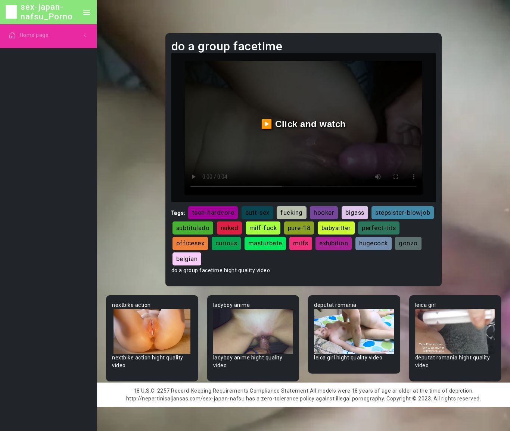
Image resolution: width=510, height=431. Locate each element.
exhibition (333, 243)
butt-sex (257, 212)
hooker (324, 212)
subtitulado (193, 228)
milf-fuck (263, 228)
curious (226, 243)
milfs (300, 243)
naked (230, 228)
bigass (354, 212)
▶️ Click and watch (303, 124)
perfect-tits (379, 228)
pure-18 (299, 228)
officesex (190, 243)
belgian (187, 258)
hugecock (373, 243)
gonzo (408, 243)
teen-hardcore (213, 212)
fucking (291, 212)
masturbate (265, 243)
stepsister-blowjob (402, 212)
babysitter (336, 228)
